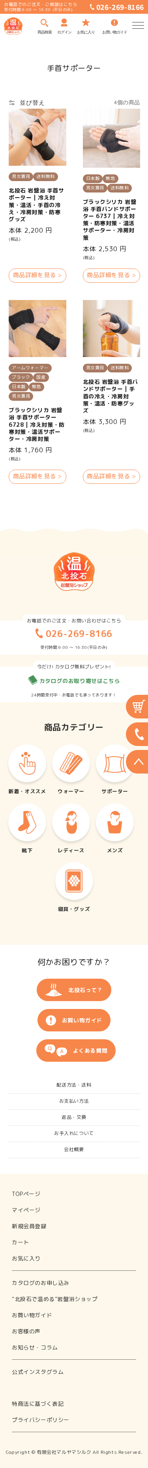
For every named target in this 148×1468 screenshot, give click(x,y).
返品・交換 (74, 1117)
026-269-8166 (119, 7)
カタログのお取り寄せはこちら (78, 681)
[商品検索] (44, 21)
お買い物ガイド (82, 1020)
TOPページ (26, 1194)
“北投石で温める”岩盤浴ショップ (55, 1299)
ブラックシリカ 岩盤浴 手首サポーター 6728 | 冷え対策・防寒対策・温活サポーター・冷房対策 (37, 424)
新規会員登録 (29, 1226)
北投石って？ (85, 990)
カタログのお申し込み (40, 1283)
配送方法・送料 (73, 1084)
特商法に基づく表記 (38, 1403)
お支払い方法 (74, 1101)
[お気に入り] (86, 20)
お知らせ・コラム (35, 1347)
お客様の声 (26, 1331)
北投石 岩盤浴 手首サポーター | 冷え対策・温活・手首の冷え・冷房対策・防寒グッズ (36, 205)
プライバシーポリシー (40, 1420)
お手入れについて (74, 1133)
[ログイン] (64, 21)
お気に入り (26, 1258)
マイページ (26, 1210)
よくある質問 (90, 1050)
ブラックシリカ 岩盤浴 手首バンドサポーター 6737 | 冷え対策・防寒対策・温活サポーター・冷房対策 (110, 219)
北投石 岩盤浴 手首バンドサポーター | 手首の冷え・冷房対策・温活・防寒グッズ (111, 396)
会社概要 (74, 1149)
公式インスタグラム (38, 1371)
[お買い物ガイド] (114, 20)
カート (20, 1242)
